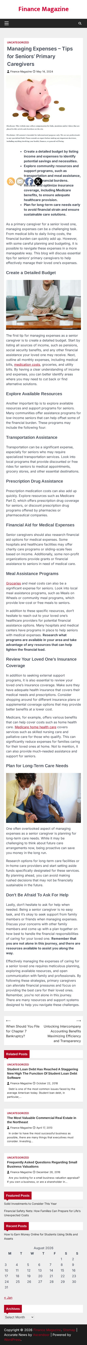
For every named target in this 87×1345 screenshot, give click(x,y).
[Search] (80, 23)
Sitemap (69, 1330)
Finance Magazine (43, 9)
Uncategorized (18, 42)
